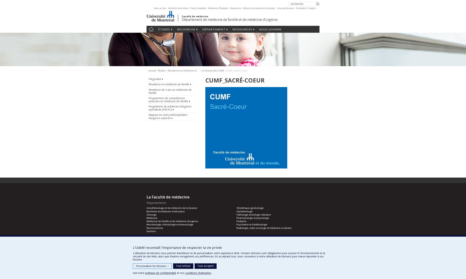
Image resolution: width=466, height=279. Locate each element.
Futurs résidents (198, 8)
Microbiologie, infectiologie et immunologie (170, 224)
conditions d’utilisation (198, 273)
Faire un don (160, 8)
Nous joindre (270, 29)
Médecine (152, 218)
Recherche (186, 29)
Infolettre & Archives (178, 8)
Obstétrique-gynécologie (250, 208)
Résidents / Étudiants (218, 8)
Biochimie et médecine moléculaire (166, 211)
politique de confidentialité (160, 273)
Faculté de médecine (195, 16)
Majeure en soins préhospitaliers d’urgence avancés (168, 116)
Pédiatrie (241, 221)
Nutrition (151, 231)
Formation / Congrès (306, 8)
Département (213, 29)
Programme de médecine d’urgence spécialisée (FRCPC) (170, 108)
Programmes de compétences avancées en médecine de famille (168, 99)
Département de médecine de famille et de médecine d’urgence (230, 19)
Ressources (242, 29)
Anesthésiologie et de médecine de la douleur (172, 208)
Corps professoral (285, 8)
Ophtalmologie (244, 211)
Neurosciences (155, 228)
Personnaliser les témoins (152, 266)
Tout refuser (183, 266)
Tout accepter (205, 266)
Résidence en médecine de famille (184, 70)
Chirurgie (152, 214)
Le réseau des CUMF (213, 70)
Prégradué (155, 79)
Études (164, 29)
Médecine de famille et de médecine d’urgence (172, 221)
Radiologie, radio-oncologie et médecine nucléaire (264, 228)
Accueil (151, 29)
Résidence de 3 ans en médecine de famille (170, 91)
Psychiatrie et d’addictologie (251, 224)
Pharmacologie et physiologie (252, 218)
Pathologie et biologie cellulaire (253, 214)
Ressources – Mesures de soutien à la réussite (252, 8)
